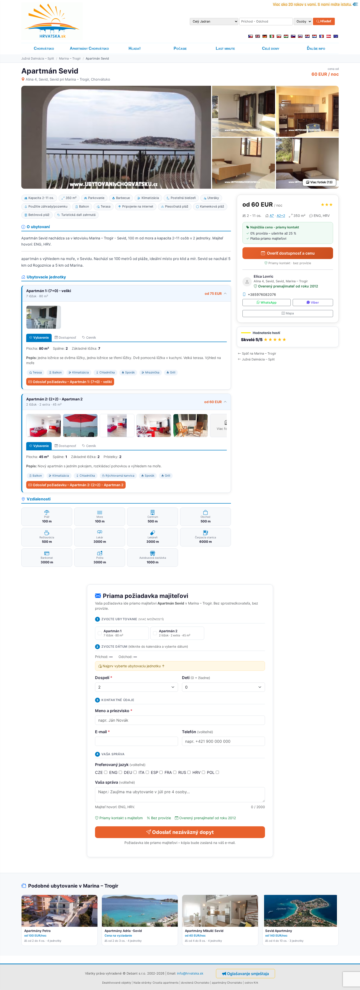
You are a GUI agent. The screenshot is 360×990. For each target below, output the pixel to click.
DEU (128, 772)
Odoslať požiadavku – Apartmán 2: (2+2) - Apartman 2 (78, 485)
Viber (315, 302)
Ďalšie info (316, 48)
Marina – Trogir (70, 58)
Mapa (290, 313)
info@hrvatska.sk (190, 973)
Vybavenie (41, 337)
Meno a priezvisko (113, 710)
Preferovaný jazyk (120, 764)
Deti (196, 677)
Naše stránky (142, 982)
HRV (197, 772)
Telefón (197, 731)
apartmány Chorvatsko (227, 982)
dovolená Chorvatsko (195, 982)
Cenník (91, 337)
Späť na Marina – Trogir (259, 353)
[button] (288, 337)
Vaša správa (115, 782)
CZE (99, 772)
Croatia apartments (166, 982)
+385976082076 (262, 294)
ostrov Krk (251, 982)
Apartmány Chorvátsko (89, 48)
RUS (182, 772)
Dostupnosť (67, 337)
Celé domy (270, 48)
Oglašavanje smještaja (248, 973)
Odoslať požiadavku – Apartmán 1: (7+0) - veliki (72, 382)
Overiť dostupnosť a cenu (291, 253)
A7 (272, 215)
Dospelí (103, 677)
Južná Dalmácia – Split (37, 58)
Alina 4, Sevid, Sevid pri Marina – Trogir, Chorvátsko (68, 79)
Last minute (225, 48)
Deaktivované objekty (116, 982)
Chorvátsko (44, 48)
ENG (114, 772)
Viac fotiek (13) (321, 182)
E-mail (102, 731)
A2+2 (281, 215)
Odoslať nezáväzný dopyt (183, 832)
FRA (169, 772)
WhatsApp (268, 302)
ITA (142, 772)
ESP (155, 772)
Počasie (180, 48)
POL (211, 772)
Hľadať (325, 21)
